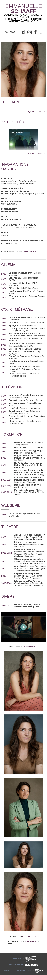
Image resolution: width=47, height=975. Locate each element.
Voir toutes (21, 647)
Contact (10, 32)
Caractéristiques (18, 251)
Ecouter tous (22, 941)
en (41, 33)
